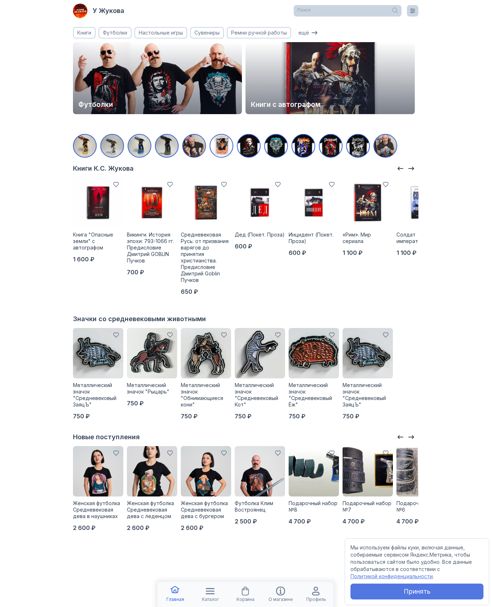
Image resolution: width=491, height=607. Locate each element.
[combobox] (347, 11)
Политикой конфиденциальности (391, 576)
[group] (157, 78)
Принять (417, 591)
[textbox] (347, 10)
